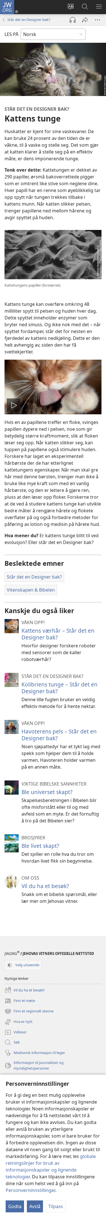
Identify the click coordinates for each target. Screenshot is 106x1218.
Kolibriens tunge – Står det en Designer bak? (59, 688)
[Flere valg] (97, 19)
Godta (14, 1206)
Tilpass (55, 1206)
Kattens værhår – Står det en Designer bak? (57, 634)
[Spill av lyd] (73, 19)
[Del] (85, 19)
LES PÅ (11, 34)
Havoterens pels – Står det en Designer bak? (59, 735)
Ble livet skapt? (40, 846)
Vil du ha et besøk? (45, 886)
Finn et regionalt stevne (29, 1011)
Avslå (34, 1206)
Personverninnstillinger (30, 1190)
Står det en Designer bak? (28, 19)
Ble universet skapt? (46, 792)
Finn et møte (20, 1001)
